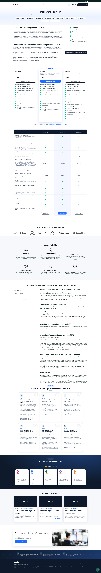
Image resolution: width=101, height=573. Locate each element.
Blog (52, 4)
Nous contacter (82, 4)
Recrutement (54, 563)
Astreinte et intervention (18, 296)
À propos (57, 4)
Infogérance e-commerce (70, 18)
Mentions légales (79, 563)
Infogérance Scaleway (49, 18)
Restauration (16, 305)
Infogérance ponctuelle (54, 21)
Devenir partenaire (61, 563)
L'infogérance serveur (18, 31)
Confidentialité (72, 563)
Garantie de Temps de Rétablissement (21, 299)
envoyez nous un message (62, 124)
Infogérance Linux (59, 18)
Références (48, 563)
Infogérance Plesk (81, 18)
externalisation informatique (26, 36)
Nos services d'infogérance (26, 4)
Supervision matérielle (18, 293)
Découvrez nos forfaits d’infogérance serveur (76, 52)
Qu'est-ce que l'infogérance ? (34, 563)
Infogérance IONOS (39, 18)
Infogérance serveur (20, 18)
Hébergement (37, 4)
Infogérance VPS (45, 21)
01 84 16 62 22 (73, 4)
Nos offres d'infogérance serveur (45, 1)
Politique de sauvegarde (18, 302)
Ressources (45, 4)
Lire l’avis (18, 483)
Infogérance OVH (30, 18)
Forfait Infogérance (17, 290)
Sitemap (85, 563)
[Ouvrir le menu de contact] (98, 570)
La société (43, 563)
